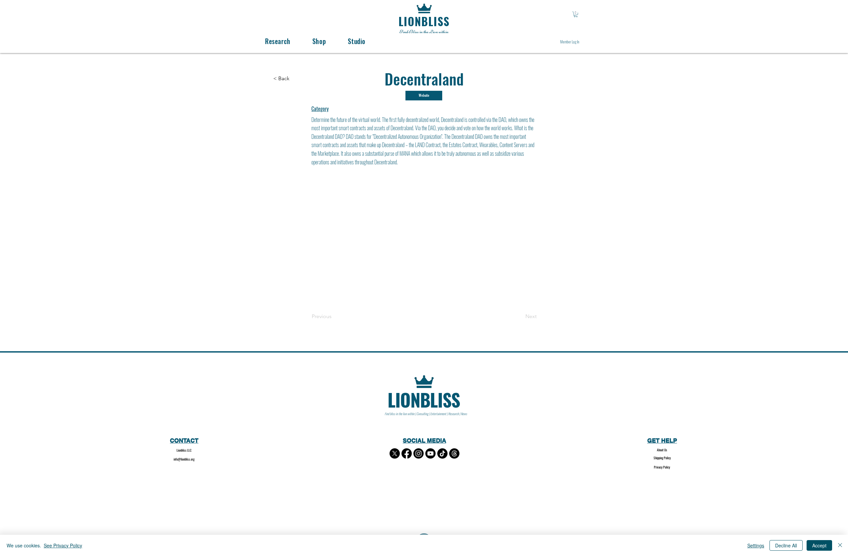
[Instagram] (418, 453)
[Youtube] (430, 453)
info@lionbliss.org (184, 459)
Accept (819, 545)
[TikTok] (442, 453)
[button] (575, 14)
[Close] (840, 545)
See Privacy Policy (63, 545)
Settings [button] (755, 545)
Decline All (786, 545)
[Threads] (454, 453)
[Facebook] (406, 453)
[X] (395, 453)
